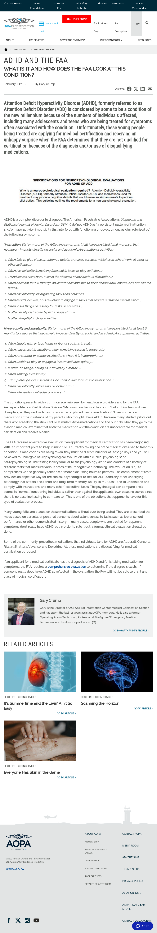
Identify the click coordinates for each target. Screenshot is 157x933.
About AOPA (93, 833)
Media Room (130, 845)
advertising (130, 857)
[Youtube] (36, 921)
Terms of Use (131, 869)
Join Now (79, 19)
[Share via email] (149, 89)
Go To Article (65, 713)
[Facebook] (10, 921)
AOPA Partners (93, 876)
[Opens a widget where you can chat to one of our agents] (142, 926)
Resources (144, 40)
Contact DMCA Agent (136, 920)
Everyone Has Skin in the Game (32, 772)
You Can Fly (59, 6)
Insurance (117, 3)
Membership (92, 842)
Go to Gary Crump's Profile (130, 630)
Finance (102, 3)
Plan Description (120, 27)
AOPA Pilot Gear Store (133, 906)
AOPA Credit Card (49, 27)
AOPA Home (13, 3)
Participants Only (111, 40)
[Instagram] (28, 921)
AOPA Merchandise (139, 6)
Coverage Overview (72, 40)
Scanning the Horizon (100, 703)
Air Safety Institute (81, 6)
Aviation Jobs (131, 892)
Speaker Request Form (98, 884)
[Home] (8, 49)
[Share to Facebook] (129, 89)
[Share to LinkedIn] (142, 89)
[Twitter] (19, 921)
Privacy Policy (132, 881)
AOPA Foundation (37, 6)
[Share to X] (135, 89)
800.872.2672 (13, 869)
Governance (92, 860)
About (10, 40)
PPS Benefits (36, 40)
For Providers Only (101, 27)
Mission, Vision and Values (95, 851)
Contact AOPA (131, 833)
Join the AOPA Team (96, 868)
